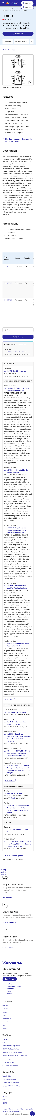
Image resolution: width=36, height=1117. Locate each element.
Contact (5, 1022)
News (4, 1015)
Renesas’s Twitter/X (13, 986)
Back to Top (33, 1115)
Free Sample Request (9, 1079)
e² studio (5, 1039)
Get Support (7, 897)
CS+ (3, 1042)
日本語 (4, 1103)
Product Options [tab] (21, 42)
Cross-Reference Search (10, 1065)
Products (5, 9)
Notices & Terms (7, 1109)
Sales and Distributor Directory (12, 1086)
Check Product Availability (10, 1083)
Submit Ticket (7, 947)
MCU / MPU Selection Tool (10, 1049)
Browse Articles (8, 922)
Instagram (10, 991)
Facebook (10, 989)
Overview (5, 1005)
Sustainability (6, 1019)
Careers (5, 1009)
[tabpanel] (18, 915)
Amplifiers (12, 9)
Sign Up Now (9, 979)
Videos (4, 1028)
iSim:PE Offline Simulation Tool (12, 1052)
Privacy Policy (19, 1109)
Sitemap (5, 1111)
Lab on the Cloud (8, 1062)
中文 (3, 1100)
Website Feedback (15, 1111)
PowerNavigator (7, 1059)
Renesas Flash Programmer (11, 1046)
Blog (3, 1025)
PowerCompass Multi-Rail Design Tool (14, 1055)
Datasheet (19, 34)
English (4, 1096)
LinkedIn (9, 993)
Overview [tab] (7, 42)
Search (27, 3)
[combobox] (27, 7)
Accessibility (29, 1109)
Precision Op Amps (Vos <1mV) (12, 11)
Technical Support (8, 1076)
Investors (5, 1012)
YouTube (9, 984)
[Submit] (23, 7)
